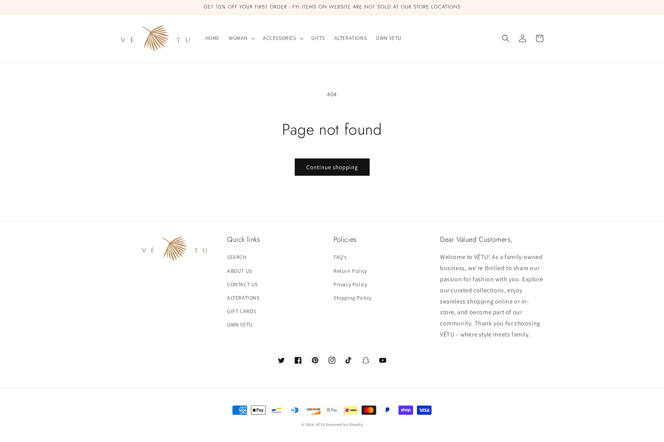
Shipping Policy (353, 297)
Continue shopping (332, 167)
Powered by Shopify (344, 424)
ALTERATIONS (243, 297)
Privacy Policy (350, 284)
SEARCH (237, 257)
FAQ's (340, 257)
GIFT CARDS (241, 311)
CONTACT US (242, 284)
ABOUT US (239, 270)
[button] (241, 38)
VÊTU (321, 424)
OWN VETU (240, 324)
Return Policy (350, 270)
